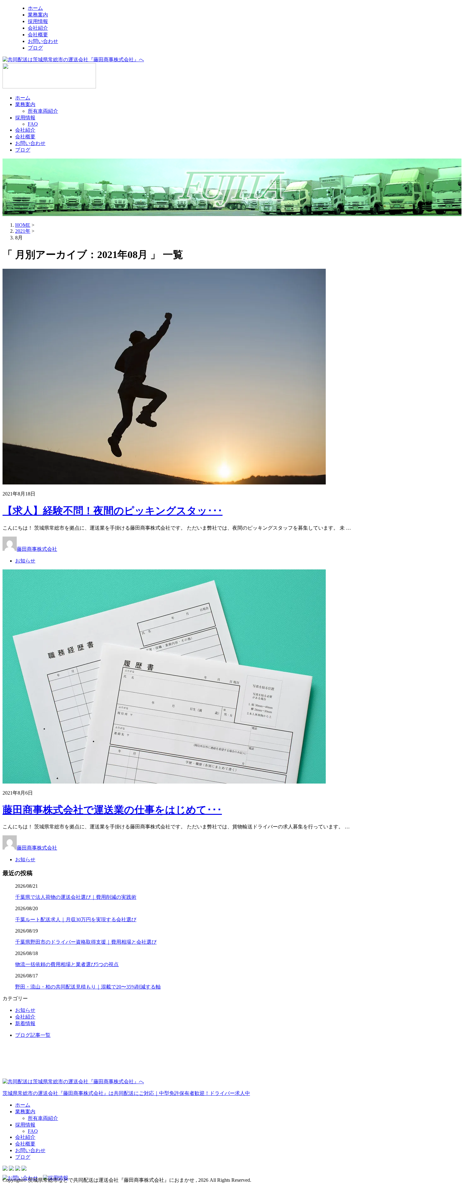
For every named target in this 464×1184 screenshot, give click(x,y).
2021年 (22, 231)
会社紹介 (38, 28)
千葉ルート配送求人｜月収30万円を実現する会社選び (75, 919)
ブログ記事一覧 (33, 1035)
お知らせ (25, 560)
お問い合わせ (43, 41)
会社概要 (38, 34)
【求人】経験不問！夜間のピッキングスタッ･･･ (113, 510)
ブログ (35, 48)
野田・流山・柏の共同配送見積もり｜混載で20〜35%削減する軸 (88, 986)
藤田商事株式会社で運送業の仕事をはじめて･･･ (112, 809)
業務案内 (38, 14)
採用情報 (38, 21)
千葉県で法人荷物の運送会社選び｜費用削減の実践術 (75, 897)
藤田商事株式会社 (37, 549)
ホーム (35, 8)
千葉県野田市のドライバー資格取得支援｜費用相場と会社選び (86, 942)
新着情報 (25, 1023)
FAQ (33, 124)
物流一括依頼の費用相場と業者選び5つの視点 (67, 964)
